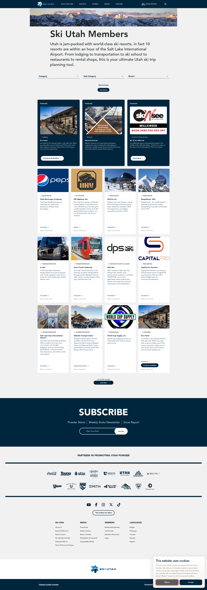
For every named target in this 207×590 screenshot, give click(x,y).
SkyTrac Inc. (112, 199)
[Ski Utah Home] (46, 4)
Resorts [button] (82, 4)
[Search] (165, 4)
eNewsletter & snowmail (88, 538)
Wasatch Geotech (91, 140)
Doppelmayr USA (148, 199)
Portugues (133, 531)
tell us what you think (103, 513)
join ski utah (109, 531)
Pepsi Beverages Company (51, 199)
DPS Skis (110, 267)
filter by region (104, 85)
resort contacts (85, 534)
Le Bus (42, 267)
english (132, 527)
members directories (112, 534)
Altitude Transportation (83, 336)
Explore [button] (119, 4)
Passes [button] (107, 4)
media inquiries (85, 531)
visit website (43, 227)
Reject (167, 582)
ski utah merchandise (62, 538)
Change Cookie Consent (49, 584)
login (107, 538)
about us (58, 527)
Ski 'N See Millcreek (137, 140)
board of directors (61, 531)
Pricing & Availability (51, 158)
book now (137, 158)
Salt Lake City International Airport (51, 337)
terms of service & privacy (64, 545)
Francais (132, 534)
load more (103, 383)
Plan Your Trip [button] (67, 4)
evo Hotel (43, 140)
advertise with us (61, 542)
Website (76, 227)
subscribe (121, 431)
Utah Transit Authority (83, 267)
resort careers (60, 534)
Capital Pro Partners (149, 267)
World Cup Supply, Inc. (116, 336)
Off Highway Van (81, 199)
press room (84, 527)
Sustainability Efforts (87, 542)
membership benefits (112, 527)
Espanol (132, 542)
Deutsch (132, 538)
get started (103, 90)
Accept (191, 582)
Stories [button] (95, 4)
